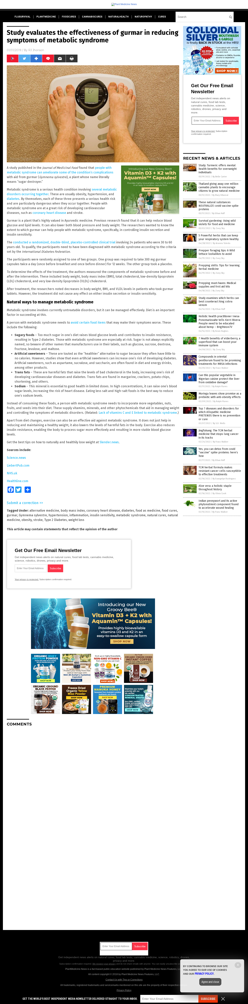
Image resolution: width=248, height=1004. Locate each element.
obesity (27, 520)
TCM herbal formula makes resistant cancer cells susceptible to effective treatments (220, 471)
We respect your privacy (104, 964)
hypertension (58, 515)
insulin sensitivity (102, 515)
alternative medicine (44, 510)
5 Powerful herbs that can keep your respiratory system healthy (219, 237)
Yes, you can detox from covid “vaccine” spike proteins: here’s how (218, 452)
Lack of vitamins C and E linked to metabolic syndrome (138, 412)
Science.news (16, 458)
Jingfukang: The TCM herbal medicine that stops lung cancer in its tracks (219, 434)
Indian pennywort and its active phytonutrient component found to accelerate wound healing (219, 504)
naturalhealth (118, 16)
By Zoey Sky (219, 228)
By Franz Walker (220, 368)
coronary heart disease (49, 213)
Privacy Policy (124, 990)
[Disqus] (93, 778)
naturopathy (143, 16)
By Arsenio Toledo (221, 243)
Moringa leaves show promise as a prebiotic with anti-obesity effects (220, 395)
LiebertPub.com (18, 465)
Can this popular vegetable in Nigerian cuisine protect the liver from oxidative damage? (219, 379)
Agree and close (210, 981)
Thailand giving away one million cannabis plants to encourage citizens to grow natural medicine (219, 187)
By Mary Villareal (220, 195)
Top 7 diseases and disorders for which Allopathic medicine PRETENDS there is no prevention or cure (219, 414)
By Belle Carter (220, 176)
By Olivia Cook (219, 493)
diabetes (13, 199)
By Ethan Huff (218, 213)
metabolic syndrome (131, 515)
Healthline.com (17, 481)
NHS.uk (12, 473)
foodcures (69, 16)
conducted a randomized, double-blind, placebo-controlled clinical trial (64, 242)
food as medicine (148, 510)
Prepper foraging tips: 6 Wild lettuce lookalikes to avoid (217, 252)
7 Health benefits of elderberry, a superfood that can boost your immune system (219, 342)
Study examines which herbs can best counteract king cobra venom (219, 301)
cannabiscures (92, 16)
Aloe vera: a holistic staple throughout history (215, 487)
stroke (38, 520)
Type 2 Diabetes (55, 520)
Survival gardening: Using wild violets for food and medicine (217, 222)
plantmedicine (46, 16)
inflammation (78, 515)
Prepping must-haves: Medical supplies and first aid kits (217, 284)
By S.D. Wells (219, 423)
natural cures (156, 515)
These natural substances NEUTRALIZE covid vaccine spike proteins (219, 206)
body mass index (73, 510)
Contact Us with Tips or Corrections (124, 979)
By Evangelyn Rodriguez (224, 478)
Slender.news (109, 442)
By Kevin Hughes (220, 331)
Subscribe (208, 999)
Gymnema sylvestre (33, 515)
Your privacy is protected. (27, 579)
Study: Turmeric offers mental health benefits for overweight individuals (218, 169)
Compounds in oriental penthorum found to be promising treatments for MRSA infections (220, 360)
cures (162, 16)
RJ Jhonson (36, 50)
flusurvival (22, 16)
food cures (169, 510)
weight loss (76, 520)
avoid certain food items (88, 322)
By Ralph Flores (219, 386)
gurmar (12, 515)
